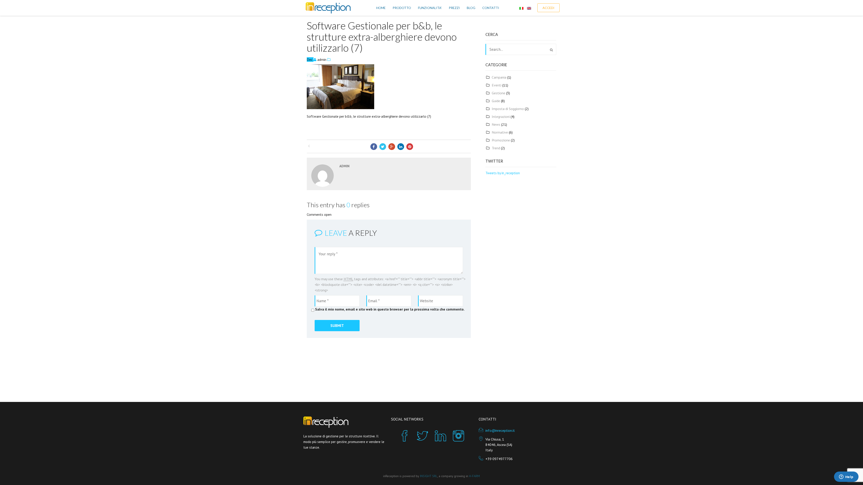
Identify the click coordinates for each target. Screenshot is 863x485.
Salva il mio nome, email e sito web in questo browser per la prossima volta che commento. (390, 309)
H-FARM (474, 476)
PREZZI (454, 8)
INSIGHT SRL (428, 476)
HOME (381, 8)
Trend (496, 148)
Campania (499, 77)
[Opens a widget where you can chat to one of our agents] (846, 477)
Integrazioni (501, 116)
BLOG (471, 8)
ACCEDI (548, 8)
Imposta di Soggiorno (508, 108)
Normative (500, 132)
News (496, 124)
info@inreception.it (500, 430)
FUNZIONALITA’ (430, 8)
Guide (496, 101)
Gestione (498, 93)
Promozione (501, 140)
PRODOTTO (402, 8)
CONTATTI (490, 8)
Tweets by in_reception (502, 173)
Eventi (496, 85)
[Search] (551, 49)
